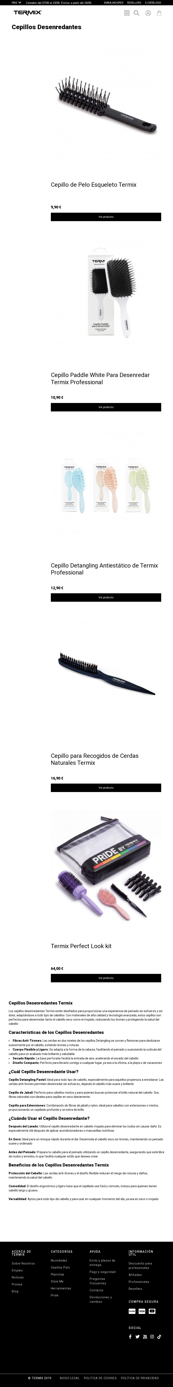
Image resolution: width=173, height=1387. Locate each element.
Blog (15, 1291)
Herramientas (61, 1288)
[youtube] (145, 1337)
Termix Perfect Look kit (81, 946)
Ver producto (106, 216)
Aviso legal (70, 1378)
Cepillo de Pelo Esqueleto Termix (94, 184)
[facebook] (130, 1337)
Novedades (59, 1260)
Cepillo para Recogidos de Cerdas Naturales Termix (95, 759)
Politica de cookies (100, 1378)
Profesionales (139, 1282)
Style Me (57, 1281)
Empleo (17, 1270)
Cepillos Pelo (60, 1267)
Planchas (58, 1274)
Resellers (136, 1288)
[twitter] (137, 1337)
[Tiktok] (159, 1337)
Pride (55, 1295)
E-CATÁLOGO (153, 2)
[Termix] (28, 13)
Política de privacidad (140, 1378)
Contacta (96, 1290)
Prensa (17, 1284)
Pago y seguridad (102, 1272)
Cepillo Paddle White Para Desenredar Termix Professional (100, 378)
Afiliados (135, 1275)
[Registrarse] (148, 13)
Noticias (18, 1277)
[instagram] (152, 1337)
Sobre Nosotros (23, 1263)
